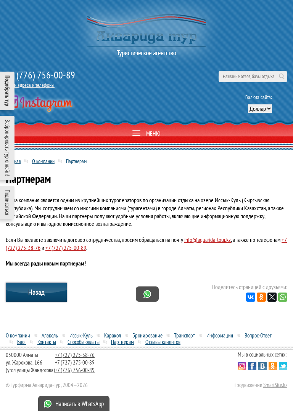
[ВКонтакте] (250, 297)
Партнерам (122, 341)
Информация (219, 335)
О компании (43, 161)
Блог (21, 341)
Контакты (46, 341)
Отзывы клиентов (162, 341)
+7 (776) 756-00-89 (40, 75)
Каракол (112, 335)
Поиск (281, 76)
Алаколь (50, 335)
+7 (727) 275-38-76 (75, 354)
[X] (272, 297)
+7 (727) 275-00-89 (65, 247)
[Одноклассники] (261, 297)
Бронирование (147, 335)
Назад (36, 292)
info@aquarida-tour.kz (207, 239)
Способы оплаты (84, 341)
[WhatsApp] (282, 297)
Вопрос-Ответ (258, 335)
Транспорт (184, 335)
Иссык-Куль (81, 335)
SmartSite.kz (275, 385)
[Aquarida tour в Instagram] (39, 104)
